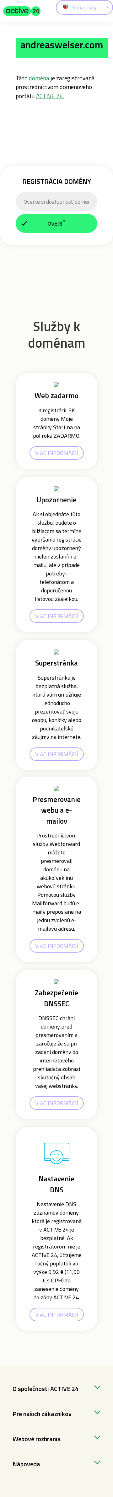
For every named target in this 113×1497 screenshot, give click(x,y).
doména (39, 78)
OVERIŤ (56, 223)
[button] (22, 11)
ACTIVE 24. (50, 95)
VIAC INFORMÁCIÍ (56, 453)
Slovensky (84, 7)
